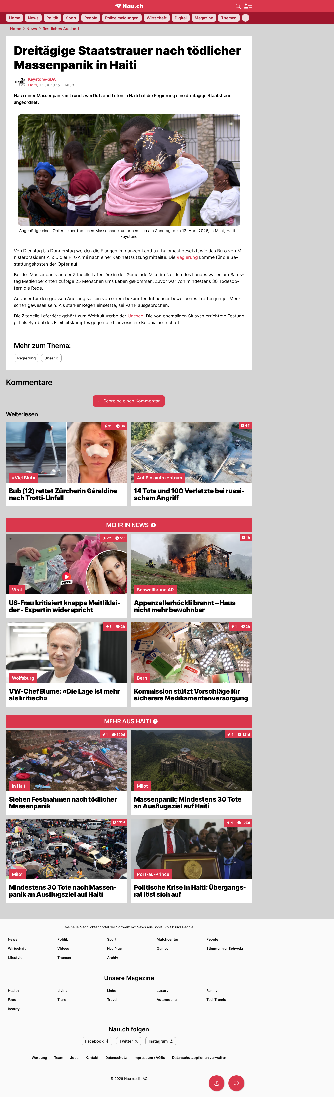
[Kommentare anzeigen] (236, 1083)
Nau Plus (114, 948)
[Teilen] (216, 1083)
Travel (112, 999)
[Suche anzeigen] (238, 6)
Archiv (112, 957)
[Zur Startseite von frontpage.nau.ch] (129, 6)
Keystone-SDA (42, 79)
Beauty (14, 1009)
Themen (64, 957)
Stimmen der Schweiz (224, 948)
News (31, 28)
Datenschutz (116, 1057)
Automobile (167, 999)
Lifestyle (15, 957)
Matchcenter (167, 939)
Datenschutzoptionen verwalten (199, 1057)
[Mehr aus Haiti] (129, 721)
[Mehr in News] (129, 525)
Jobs (74, 1057)
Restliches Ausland (61, 28)
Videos (63, 948)
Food (12, 999)
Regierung (187, 257)
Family (212, 990)
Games (163, 948)
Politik (62, 939)
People (212, 939)
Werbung (39, 1057)
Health (13, 990)
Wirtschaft (17, 948)
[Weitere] (245, 18)
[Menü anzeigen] (248, 6)
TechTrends (216, 999)
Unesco (135, 315)
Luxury (163, 990)
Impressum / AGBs (149, 1057)
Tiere (61, 999)
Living (62, 990)
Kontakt (92, 1057)
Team (58, 1057)
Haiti (32, 85)
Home (15, 28)
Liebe (111, 990)
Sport (111, 939)
